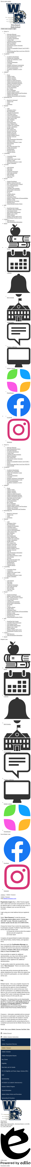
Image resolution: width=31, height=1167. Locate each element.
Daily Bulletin (10, 174)
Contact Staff (10, 40)
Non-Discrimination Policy (14, 35)
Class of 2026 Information (13, 117)
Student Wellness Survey (13, 135)
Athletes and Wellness (12, 94)
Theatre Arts (10, 101)
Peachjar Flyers (11, 202)
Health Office (10, 128)
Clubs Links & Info (12, 118)
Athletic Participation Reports (14, 82)
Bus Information (11, 111)
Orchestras (9, 104)
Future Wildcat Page (12, 124)
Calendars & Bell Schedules (14, 41)
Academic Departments (13, 38)
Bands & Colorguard (12, 100)
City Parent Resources (12, 185)
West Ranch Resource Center (14, 142)
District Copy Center (12, 213)
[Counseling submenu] (4, 568)
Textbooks (9, 61)
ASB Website (10, 167)
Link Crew (9, 177)
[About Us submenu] (4, 33)
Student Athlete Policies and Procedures (17, 93)
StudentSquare (10, 149)
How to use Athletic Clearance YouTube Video (17, 1029)
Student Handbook (11, 133)
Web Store (9, 168)
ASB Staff (9, 170)
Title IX (9, 138)
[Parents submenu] (4, 180)
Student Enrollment (12, 181)
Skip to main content (6, 1)
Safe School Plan (11, 44)
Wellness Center (11, 140)
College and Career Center (13, 159)
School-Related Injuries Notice (14, 204)
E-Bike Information (12, 147)
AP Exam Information (12, 68)
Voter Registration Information (14, 139)
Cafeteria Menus (11, 152)
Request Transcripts (12, 131)
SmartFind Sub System (13, 208)
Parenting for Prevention (13, 201)
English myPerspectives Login (14, 66)
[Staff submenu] (4, 620)
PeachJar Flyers (11, 150)
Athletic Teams (11, 76)
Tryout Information (12, 87)
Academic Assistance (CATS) (14, 69)
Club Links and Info (12, 173)
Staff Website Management (14, 212)
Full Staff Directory (12, 37)
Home (8, 75)
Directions (9, 47)
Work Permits (10, 143)
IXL (8, 70)
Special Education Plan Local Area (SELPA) (18, 51)
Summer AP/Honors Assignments (15, 65)
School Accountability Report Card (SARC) (18, 48)
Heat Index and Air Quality (14, 84)
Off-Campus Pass (11, 129)
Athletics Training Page (13, 86)
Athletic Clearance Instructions (10, 1037)
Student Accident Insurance (14, 80)
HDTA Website (11, 215)
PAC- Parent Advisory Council (15, 184)
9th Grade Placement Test (13, 146)
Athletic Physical (7, 1033)
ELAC (8, 192)
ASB (8, 108)
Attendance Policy (11, 110)
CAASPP (9, 63)
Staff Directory (10, 220)
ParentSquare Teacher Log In (14, 218)
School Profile (10, 52)
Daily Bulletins (11, 119)
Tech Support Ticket (12, 211)
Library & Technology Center (14, 59)
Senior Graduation (11, 163)
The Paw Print (10, 175)
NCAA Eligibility (11, 90)
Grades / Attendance (12, 126)
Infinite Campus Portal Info (14, 182)
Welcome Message (11, 34)
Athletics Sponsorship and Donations (16, 96)
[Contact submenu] (8, 219)
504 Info (9, 145)
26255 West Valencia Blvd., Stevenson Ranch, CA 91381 (15, 1123)
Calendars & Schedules (13, 112)
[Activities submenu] (4, 166)
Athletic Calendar (11, 77)
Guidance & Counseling (13, 58)
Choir (8, 103)
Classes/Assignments (12, 62)
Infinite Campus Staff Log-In (14, 216)
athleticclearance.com (7, 1006)
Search (5, 223)
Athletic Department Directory (14, 83)
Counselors (10, 157)
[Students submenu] (4, 107)
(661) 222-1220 (8, 1125)
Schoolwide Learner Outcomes (15, 45)
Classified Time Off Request (14, 209)
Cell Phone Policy (11, 114)
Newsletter (9, 191)
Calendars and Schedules (13, 188)
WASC (9, 49)
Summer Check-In (11, 136)
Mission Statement (11, 42)
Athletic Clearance (11, 79)
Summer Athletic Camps (13, 91)
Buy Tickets (10, 89)
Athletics (3, 894)
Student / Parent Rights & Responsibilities (17, 198)
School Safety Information (13, 189)
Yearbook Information (12, 171)
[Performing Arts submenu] (4, 512)
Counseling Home (11, 156)
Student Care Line (11, 132)
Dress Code (10, 121)
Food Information (11, 122)
